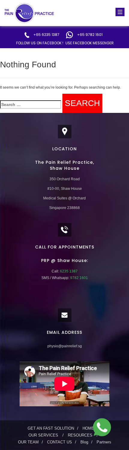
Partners (104, 442)
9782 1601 (78, 278)
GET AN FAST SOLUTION (51, 428)
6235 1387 (68, 271)
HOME (88, 428)
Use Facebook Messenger (89, 43)
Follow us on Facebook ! (39, 43)
